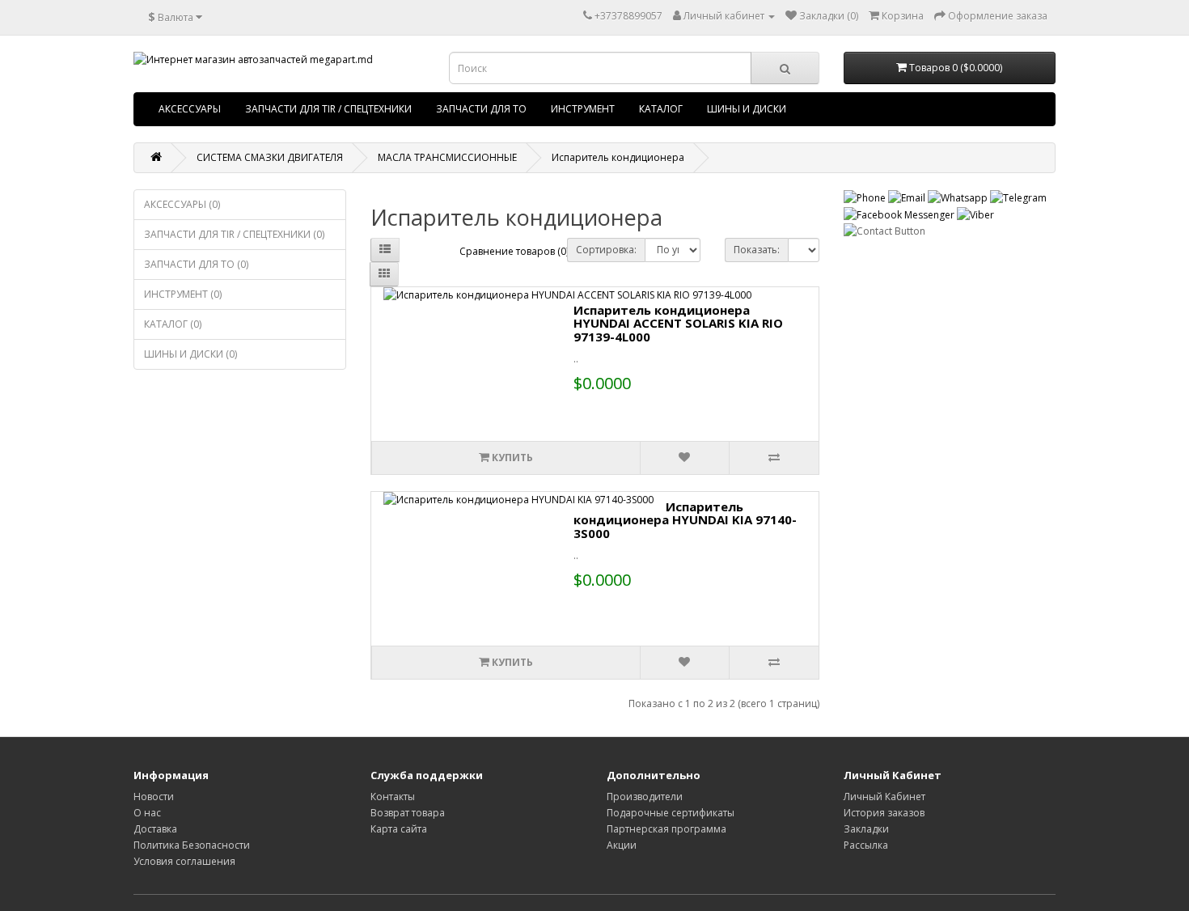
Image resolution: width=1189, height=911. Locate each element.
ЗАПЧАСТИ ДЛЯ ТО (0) (196, 264)
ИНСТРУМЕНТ (583, 109)
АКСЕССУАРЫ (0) (182, 204)
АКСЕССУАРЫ (190, 109)
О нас (147, 813)
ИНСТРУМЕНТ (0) (183, 294)
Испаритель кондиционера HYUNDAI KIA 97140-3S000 (685, 519)
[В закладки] (684, 458)
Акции (622, 845)
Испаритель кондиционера (618, 157)
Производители (645, 796)
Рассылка (866, 845)
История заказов (884, 813)
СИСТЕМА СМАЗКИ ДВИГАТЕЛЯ (270, 157)
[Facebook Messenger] (900, 214)
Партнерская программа (666, 829)
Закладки (866, 829)
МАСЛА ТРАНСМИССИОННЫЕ (447, 157)
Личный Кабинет (884, 796)
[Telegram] (1018, 197)
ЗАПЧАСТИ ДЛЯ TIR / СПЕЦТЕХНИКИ (328, 109)
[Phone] (866, 197)
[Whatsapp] (959, 197)
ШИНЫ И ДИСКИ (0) (190, 354)
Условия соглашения (184, 861)
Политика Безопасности (191, 845)
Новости (153, 796)
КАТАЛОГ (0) (172, 324)
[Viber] (975, 214)
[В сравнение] (773, 458)
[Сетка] (384, 274)
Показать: (757, 249)
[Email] (908, 197)
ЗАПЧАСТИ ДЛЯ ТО (481, 109)
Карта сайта (398, 829)
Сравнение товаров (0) (514, 251)
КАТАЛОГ (661, 109)
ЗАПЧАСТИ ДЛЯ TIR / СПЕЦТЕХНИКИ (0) (234, 234)
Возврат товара (407, 813)
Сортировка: (606, 249)
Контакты (392, 796)
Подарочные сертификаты (670, 813)
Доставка (155, 829)
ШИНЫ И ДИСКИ (746, 109)
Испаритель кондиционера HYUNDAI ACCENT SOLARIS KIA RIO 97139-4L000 (678, 323)
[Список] (385, 250)
